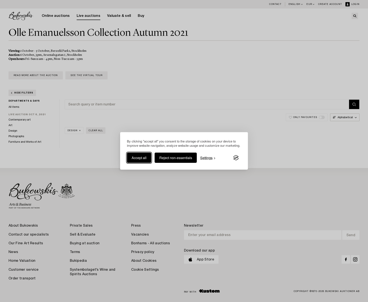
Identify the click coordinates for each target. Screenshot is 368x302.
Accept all (139, 157)
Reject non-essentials (175, 157)
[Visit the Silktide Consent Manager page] (236, 158)
